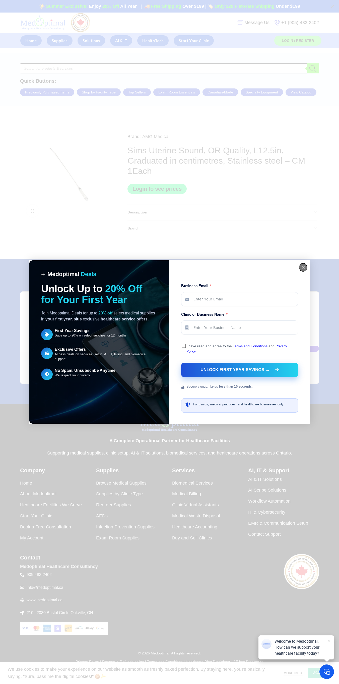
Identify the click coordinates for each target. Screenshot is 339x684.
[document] (169, 342)
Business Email (194, 286)
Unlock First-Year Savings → (235, 369)
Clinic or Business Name (202, 314)
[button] (303, 267)
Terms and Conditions (250, 346)
